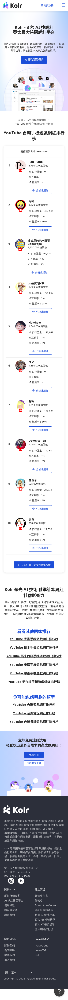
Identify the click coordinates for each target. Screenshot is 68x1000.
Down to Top (37, 441)
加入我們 (9, 959)
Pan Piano (36, 162)
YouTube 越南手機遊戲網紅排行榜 (34, 673)
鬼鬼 (31, 519)
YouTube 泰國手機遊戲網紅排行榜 (34, 665)
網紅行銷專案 (12, 895)
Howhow (35, 322)
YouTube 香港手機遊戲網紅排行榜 (34, 639)
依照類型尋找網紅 (36, 119)
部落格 (39, 900)
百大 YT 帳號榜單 (45, 924)
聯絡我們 (9, 914)
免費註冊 (49, 5)
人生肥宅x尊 (36, 283)
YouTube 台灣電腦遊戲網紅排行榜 (34, 722)
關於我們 (9, 945)
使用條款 (9, 905)
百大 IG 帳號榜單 (45, 914)
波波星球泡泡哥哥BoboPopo (39, 242)
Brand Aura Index (45, 905)
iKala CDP (40, 950)
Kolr (37, 955)
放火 (31, 362)
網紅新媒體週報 (44, 910)
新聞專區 (9, 950)
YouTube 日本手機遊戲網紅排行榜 (34, 647)
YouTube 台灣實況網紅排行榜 (34, 713)
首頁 (20, 119)
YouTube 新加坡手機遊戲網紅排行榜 (34, 682)
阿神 (31, 201)
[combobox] (20, 972)
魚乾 (31, 401)
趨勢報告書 (41, 895)
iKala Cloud (41, 945)
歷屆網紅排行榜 (44, 929)
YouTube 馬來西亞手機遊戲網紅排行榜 (34, 656)
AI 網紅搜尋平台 (13, 900)
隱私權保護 (10, 910)
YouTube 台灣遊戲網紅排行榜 (34, 705)
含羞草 (33, 480)
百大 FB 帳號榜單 (45, 919)
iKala (29, 978)
